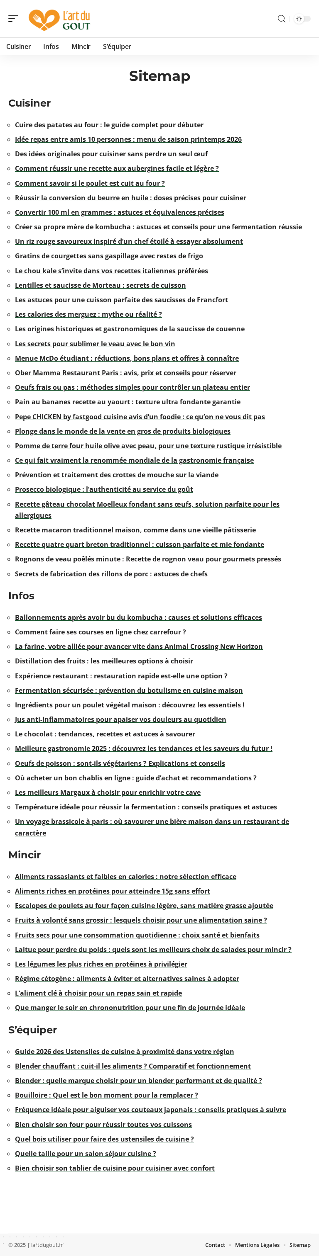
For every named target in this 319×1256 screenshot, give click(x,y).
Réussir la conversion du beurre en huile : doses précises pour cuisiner (130, 197)
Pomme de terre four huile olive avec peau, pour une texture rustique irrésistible (148, 445)
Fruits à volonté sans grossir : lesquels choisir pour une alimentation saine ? (141, 920)
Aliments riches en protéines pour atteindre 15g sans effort (112, 891)
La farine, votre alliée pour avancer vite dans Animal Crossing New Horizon (139, 646)
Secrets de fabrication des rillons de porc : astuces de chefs (111, 573)
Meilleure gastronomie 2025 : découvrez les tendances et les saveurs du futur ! (143, 748)
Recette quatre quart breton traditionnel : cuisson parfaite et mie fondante (139, 544)
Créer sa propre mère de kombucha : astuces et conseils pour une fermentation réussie (158, 226)
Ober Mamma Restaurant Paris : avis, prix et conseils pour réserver (125, 372)
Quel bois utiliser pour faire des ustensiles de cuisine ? (104, 1139)
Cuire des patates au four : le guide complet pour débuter (109, 124)
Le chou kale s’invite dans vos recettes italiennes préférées (111, 270)
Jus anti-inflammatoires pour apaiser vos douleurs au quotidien (120, 719)
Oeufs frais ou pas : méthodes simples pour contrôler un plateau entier (132, 387)
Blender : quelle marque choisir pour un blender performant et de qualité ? (138, 1080)
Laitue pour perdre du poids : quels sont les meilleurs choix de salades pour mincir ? (153, 949)
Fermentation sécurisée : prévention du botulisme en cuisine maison (129, 690)
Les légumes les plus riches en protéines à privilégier (101, 964)
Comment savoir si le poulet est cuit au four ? (90, 183)
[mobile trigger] (15, 18)
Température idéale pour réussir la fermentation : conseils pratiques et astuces (146, 806)
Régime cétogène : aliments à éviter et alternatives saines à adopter (127, 978)
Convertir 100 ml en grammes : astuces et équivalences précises (119, 212)
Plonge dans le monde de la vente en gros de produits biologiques (123, 431)
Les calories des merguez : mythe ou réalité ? (88, 314)
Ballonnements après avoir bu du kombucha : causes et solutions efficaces (138, 617)
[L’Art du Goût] (59, 18)
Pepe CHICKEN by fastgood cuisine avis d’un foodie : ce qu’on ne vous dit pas (140, 416)
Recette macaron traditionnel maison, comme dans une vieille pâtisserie (135, 529)
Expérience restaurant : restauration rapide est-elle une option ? (121, 675)
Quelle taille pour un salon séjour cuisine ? (85, 1153)
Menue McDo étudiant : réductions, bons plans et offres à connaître (127, 358)
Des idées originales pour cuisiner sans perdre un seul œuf (111, 153)
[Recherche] (281, 18)
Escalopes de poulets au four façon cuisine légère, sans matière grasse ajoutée (144, 905)
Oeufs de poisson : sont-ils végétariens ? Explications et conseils (120, 763)
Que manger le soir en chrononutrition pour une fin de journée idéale (130, 1007)
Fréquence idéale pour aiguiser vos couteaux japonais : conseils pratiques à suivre (150, 1109)
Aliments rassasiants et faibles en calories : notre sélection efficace (125, 876)
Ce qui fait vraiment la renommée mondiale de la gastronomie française (134, 460)
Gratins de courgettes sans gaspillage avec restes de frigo (109, 255)
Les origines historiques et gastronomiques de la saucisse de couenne (130, 328)
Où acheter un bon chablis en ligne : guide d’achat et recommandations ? (136, 777)
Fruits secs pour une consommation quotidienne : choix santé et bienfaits (137, 935)
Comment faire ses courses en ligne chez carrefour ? (100, 632)
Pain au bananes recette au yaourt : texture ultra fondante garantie (127, 401)
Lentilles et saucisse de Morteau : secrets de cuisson (100, 285)
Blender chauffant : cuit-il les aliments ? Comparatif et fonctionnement (133, 1066)
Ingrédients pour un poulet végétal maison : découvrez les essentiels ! (130, 704)
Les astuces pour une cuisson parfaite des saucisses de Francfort (121, 299)
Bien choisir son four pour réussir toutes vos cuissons (103, 1124)
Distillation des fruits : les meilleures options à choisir (104, 661)
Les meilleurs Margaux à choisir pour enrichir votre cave (108, 792)
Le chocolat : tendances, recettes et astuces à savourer (105, 734)
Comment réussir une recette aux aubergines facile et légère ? (117, 168)
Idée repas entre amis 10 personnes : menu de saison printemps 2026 (128, 139)
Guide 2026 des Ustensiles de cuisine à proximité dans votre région (124, 1051)
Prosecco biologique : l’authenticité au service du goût (104, 489)
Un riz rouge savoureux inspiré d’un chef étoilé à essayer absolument (129, 241)
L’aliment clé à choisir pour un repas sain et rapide (98, 993)
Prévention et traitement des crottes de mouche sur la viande (116, 474)
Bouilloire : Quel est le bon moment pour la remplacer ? (106, 1095)
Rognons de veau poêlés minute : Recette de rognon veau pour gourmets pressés (148, 559)
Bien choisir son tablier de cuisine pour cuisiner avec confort (115, 1168)
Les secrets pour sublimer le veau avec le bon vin (95, 343)
